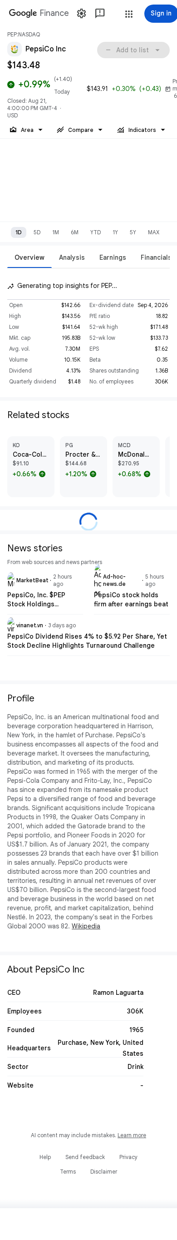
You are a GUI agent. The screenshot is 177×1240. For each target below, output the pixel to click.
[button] (129, 14)
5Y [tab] (133, 232)
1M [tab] (55, 232)
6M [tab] (75, 232)
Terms (68, 1171)
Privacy (128, 1157)
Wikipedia (86, 926)
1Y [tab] (115, 232)
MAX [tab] (153, 232)
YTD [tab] (95, 232)
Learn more (132, 1135)
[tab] (29, 257)
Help (45, 1157)
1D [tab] (18, 232)
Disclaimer (103, 1171)
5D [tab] (37, 232)
